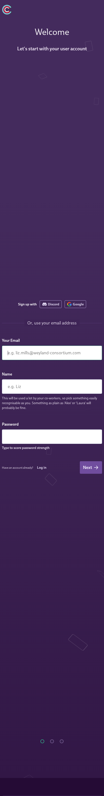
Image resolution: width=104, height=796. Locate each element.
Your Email (11, 340)
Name (7, 374)
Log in (41, 467)
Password (10, 424)
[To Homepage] (27, 8)
